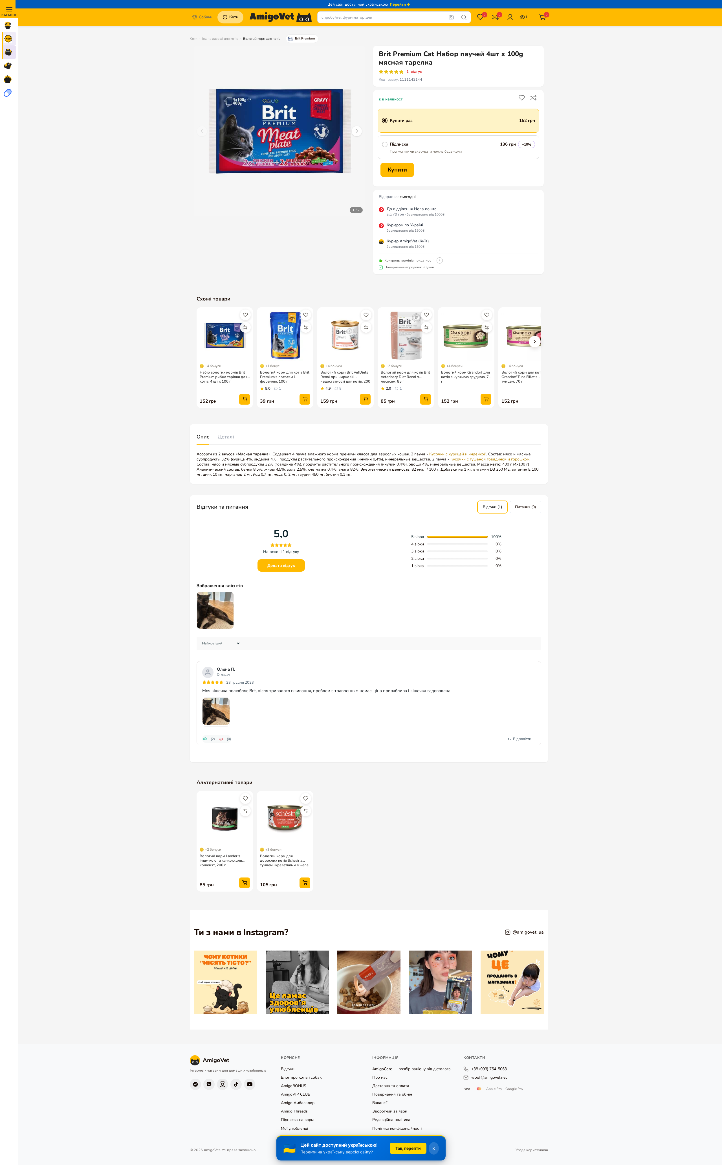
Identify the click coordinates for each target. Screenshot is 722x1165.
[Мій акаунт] (510, 17)
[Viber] (209, 1084)
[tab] (202, 437)
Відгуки (287, 1069)
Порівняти (534, 98)
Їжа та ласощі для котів (220, 38)
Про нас (380, 1077)
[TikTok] (236, 1084)
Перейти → (400, 4)
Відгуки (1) (492, 507)
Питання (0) (525, 507)
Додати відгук (281, 565)
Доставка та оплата (390, 1086)
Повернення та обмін (392, 1094)
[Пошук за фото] (451, 17)
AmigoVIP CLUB (295, 1094)
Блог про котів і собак (301, 1077)
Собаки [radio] (205, 17)
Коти (193, 38)
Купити (397, 170)
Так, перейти (408, 1148)
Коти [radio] (233, 17)
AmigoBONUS (293, 1086)
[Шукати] (464, 17)
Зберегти (522, 98)
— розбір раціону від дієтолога (411, 1069)
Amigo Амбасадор (297, 1103)
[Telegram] (195, 1084)
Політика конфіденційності (397, 1128)
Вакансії (379, 1103)
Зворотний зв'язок (389, 1111)
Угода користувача (532, 1150)
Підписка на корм (297, 1120)
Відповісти (522, 738)
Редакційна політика (391, 1120)
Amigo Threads (294, 1111)
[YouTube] (249, 1084)
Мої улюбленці (294, 1128)
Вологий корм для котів (262, 38)
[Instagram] (222, 1084)
